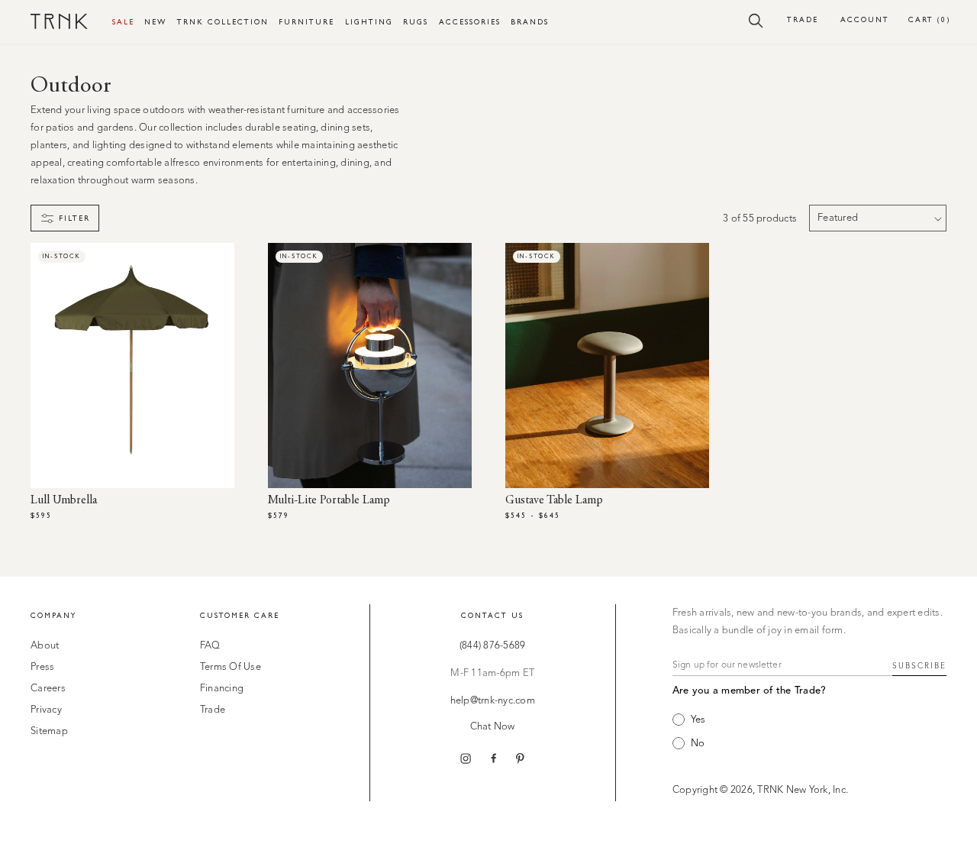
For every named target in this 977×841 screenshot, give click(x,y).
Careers (48, 689)
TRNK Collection (223, 22)
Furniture (306, 22)
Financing (221, 689)
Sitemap (49, 731)
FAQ (210, 646)
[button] (756, 20)
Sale (123, 22)
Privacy (46, 710)
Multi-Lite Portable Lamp (329, 500)
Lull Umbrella (64, 500)
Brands (530, 22)
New (155, 22)
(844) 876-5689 (492, 646)
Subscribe (919, 666)
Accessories (470, 22)
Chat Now (492, 727)
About (45, 646)
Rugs (415, 22)
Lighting (369, 22)
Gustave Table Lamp (554, 500)
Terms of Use (230, 667)
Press (42, 667)
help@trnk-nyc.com (492, 701)
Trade (802, 19)
